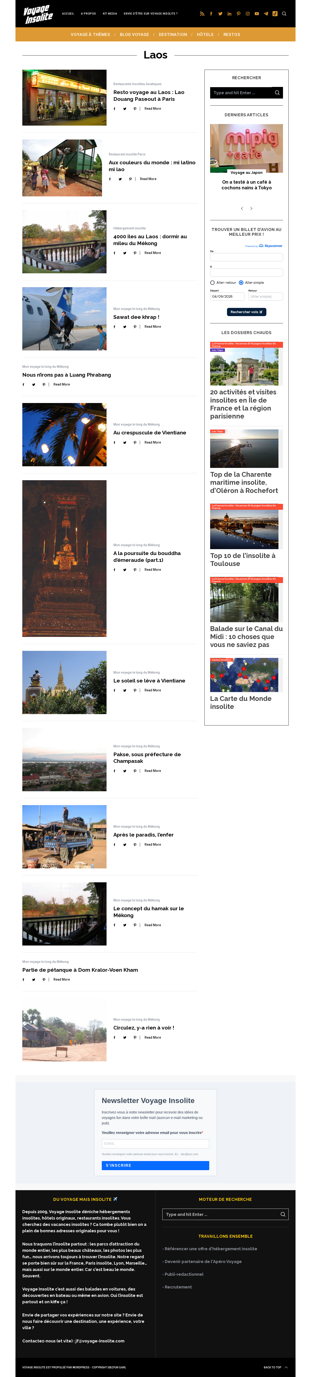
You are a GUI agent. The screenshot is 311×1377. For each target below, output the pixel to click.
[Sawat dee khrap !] (64, 318)
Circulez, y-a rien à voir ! (143, 1028)
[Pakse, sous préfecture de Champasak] (64, 759)
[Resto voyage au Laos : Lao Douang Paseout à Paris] (64, 98)
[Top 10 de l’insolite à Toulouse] (244, 547)
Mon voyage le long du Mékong (136, 309)
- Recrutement (177, 1287)
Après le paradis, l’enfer (143, 835)
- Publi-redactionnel (183, 1274)
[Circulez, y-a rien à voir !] (64, 1029)
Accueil (68, 13)
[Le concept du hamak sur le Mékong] (64, 914)
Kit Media (110, 13)
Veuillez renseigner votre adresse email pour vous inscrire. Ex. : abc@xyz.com (150, 1154)
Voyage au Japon (247, 172)
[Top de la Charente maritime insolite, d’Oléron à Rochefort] (244, 466)
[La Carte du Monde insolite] (244, 690)
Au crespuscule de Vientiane (149, 432)
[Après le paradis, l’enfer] (64, 836)
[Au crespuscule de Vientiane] (64, 434)
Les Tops (217, 350)
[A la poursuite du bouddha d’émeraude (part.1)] (64, 558)
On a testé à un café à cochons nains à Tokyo (247, 184)
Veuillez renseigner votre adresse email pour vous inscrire (152, 1133)
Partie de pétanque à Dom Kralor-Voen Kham (80, 970)
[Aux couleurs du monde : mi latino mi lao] (62, 167)
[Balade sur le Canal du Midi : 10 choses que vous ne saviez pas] (244, 620)
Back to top (272, 1367)
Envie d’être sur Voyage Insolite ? (151, 13)
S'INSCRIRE (119, 1165)
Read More (153, 108)
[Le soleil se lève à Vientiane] (64, 682)
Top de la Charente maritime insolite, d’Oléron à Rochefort (244, 482)
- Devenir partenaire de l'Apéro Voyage (202, 1261)
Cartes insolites (221, 659)
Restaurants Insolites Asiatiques (137, 84)
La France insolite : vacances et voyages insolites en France (244, 344)
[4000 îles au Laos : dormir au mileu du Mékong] (64, 242)
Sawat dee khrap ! (136, 317)
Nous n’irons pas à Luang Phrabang (66, 375)
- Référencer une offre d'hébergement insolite (209, 1248)
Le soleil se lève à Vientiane (149, 680)
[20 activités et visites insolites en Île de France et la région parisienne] (244, 384)
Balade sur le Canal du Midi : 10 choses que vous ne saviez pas (246, 636)
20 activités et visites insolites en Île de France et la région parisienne (243, 404)
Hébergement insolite (129, 228)
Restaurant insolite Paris (127, 154)
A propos (88, 13)
